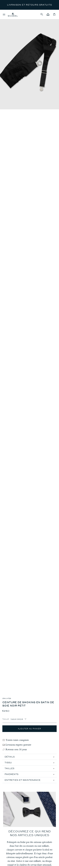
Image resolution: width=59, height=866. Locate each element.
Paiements (11, 774)
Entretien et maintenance (22, 780)
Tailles (9, 768)
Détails (10, 757)
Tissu (8, 762)
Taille (5, 719)
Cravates (6, 698)
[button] (41, 14)
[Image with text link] (29, 809)
